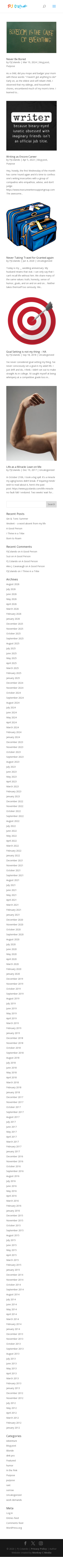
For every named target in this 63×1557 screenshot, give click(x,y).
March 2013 (12, 1378)
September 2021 (15, 875)
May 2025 (11, 658)
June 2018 (11, 1067)
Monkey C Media (41, 1552)
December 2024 (14, 682)
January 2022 (13, 855)
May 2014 (11, 1309)
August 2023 (12, 761)
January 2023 (13, 796)
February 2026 (13, 613)
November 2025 (14, 628)
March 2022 (12, 845)
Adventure (11, 1440)
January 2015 (13, 1269)
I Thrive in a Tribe (15, 533)
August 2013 (12, 1353)
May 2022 (11, 835)
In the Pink (11, 1470)
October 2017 (13, 1107)
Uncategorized (44, 260)
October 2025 (13, 633)
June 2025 (11, 653)
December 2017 (14, 1097)
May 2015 (11, 1250)
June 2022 (11, 830)
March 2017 (12, 1141)
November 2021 (14, 865)
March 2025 (12, 668)
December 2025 (14, 623)
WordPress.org (14, 1527)
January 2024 (13, 737)
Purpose (10, 66)
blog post (44, 62)
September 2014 (15, 1289)
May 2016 (11, 1190)
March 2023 (12, 786)
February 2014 (13, 1324)
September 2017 (15, 1112)
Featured (11, 1460)
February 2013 (13, 1383)
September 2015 (15, 1230)
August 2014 (12, 1294)
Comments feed (14, 1522)
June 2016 (11, 1186)
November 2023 (14, 747)
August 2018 (12, 1057)
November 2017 (14, 1102)
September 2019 (15, 993)
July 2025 (11, 648)
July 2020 (11, 944)
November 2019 (14, 983)
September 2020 (15, 934)
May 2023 (11, 776)
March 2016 (12, 1200)
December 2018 (14, 1038)
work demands (14, 1499)
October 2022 (13, 811)
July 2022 (11, 826)
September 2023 (15, 756)
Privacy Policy (39, 1548)
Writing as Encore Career (21, 156)
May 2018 (11, 1072)
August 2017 (12, 1117)
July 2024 (11, 707)
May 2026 (11, 599)
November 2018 (14, 1043)
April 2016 (11, 1195)
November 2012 (14, 1398)
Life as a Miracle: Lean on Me (23, 467)
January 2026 (13, 618)
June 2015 (11, 1245)
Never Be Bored (16, 59)
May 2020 (11, 954)
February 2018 (13, 1087)
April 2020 (11, 959)
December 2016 (14, 1156)
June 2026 (11, 594)
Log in (9, 1513)
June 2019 (11, 1008)
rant (8, 1485)
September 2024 (15, 697)
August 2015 (12, 1235)
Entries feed (12, 1518)
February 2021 (13, 909)
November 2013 (14, 1338)
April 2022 (11, 840)
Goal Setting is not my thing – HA (26, 351)
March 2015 (12, 1260)
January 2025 (13, 678)
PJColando (14, 62)
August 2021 (12, 880)
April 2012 (11, 1412)
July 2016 (11, 1181)
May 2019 (11, 1013)
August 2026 (12, 584)
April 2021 (11, 899)
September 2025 (15, 638)
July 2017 (11, 1121)
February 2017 (13, 1146)
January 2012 (13, 1427)
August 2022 (12, 821)
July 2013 (11, 1358)
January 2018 (13, 1092)
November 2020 (14, 924)
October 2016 (13, 1166)
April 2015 (11, 1255)
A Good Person (14, 528)
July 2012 (11, 1403)
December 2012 (14, 1393)
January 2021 (13, 914)
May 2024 (11, 717)
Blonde (10, 1450)
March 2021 (12, 904)
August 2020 (12, 939)
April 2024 (11, 722)
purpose (10, 1480)
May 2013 (11, 1368)
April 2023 (11, 781)
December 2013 (14, 1334)
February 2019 (13, 1028)
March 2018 (12, 1082)
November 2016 (14, 1161)
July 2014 (11, 1299)
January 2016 (13, 1210)
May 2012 (11, 1407)
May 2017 (11, 1131)
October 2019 (13, 988)
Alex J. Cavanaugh (15, 566)
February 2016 (13, 1205)
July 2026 (11, 589)
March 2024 (12, 727)
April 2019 (11, 1018)
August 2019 (12, 998)
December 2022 (14, 801)
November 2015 (14, 1220)
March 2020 (12, 964)
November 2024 (14, 687)
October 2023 (13, 752)
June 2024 (11, 712)
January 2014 (13, 1329)
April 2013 (11, 1373)
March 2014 (12, 1319)
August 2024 (12, 702)
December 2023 (14, 742)
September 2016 (15, 1171)
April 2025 (11, 663)
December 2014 (14, 1274)
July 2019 (11, 1003)
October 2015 (13, 1225)
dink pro (10, 1455)
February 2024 (13, 732)
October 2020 (13, 929)
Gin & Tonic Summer (17, 518)
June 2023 (11, 771)
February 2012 (13, 1422)
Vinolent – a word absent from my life (26, 523)
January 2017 (13, 1151)
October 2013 (13, 1343)
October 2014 (13, 1284)
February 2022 (13, 850)
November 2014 (14, 1279)
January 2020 (13, 973)
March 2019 (12, 1023)
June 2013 (11, 1363)
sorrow (10, 1490)
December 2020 (14, 919)
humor (9, 1465)
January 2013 (13, 1388)
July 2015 (11, 1240)
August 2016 (12, 1176)
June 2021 (11, 890)
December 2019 (14, 978)
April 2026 (11, 604)
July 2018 (11, 1062)
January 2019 (13, 1033)
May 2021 (11, 895)
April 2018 (11, 1077)
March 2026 (12, 608)
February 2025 (13, 673)
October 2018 (13, 1047)
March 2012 (12, 1417)
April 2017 (11, 1136)
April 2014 (11, 1314)
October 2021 (13, 870)
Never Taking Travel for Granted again (30, 257)
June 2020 (11, 949)
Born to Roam (13, 538)
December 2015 (14, 1215)
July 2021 (11, 885)
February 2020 (13, 969)
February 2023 (13, 791)
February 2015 (13, 1264)
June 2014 (11, 1304)
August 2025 (12, 643)
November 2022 (14, 806)
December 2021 (14, 860)
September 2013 (15, 1348)
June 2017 (11, 1126)
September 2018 (15, 1052)
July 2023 (11, 766)
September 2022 (15, 816)
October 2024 (13, 692)
